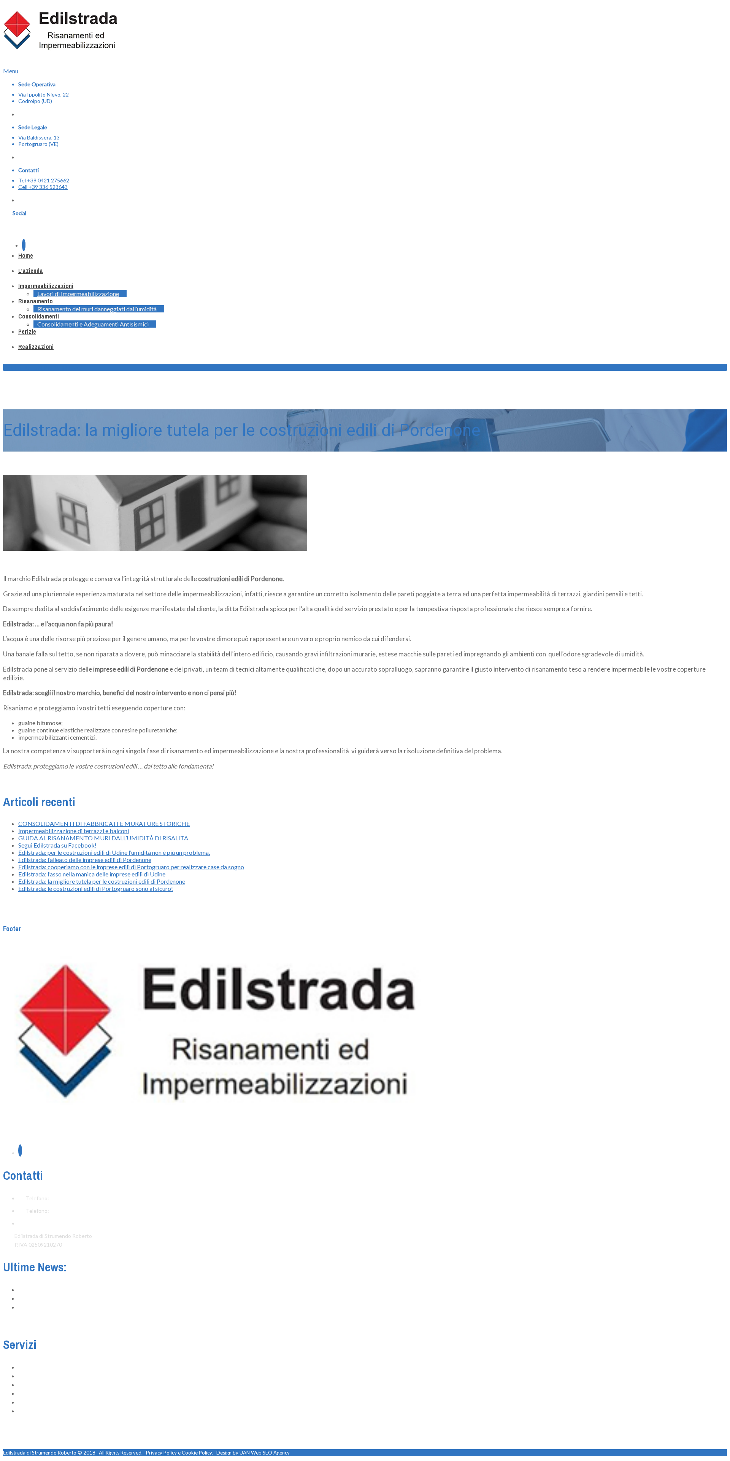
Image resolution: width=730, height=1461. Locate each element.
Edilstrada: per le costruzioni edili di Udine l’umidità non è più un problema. (114, 852)
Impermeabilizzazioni (45, 286)
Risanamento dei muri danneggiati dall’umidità (97, 308)
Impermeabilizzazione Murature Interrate (66, 1376)
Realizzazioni (36, 346)
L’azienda (30, 270)
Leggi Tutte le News (27, 1322)
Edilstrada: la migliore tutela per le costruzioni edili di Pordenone (101, 881)
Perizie (27, 331)
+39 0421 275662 (71, 1198)
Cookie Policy (197, 1453)
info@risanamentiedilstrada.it (60, 1223)
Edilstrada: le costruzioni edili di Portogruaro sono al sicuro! (95, 888)
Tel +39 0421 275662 (43, 180)
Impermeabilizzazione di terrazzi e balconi (73, 830)
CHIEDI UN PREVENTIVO (46, 367)
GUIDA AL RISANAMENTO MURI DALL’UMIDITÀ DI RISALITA (103, 837)
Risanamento (35, 301)
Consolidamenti (38, 316)
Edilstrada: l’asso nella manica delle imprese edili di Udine (91, 874)
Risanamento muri (39, 1385)
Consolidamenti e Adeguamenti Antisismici (93, 324)
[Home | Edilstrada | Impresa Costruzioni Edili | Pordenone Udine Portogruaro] (60, 44)
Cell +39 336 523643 (43, 187)
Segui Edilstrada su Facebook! (57, 845)
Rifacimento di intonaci (45, 1393)
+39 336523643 (69, 1210)
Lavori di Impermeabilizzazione (78, 293)
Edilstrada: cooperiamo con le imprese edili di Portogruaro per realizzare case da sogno (131, 866)
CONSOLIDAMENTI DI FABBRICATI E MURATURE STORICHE (104, 823)
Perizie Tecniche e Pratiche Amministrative (69, 1411)
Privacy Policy (161, 1453)
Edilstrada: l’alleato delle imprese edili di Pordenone (84, 859)
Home (25, 255)
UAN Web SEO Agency (265, 1453)
